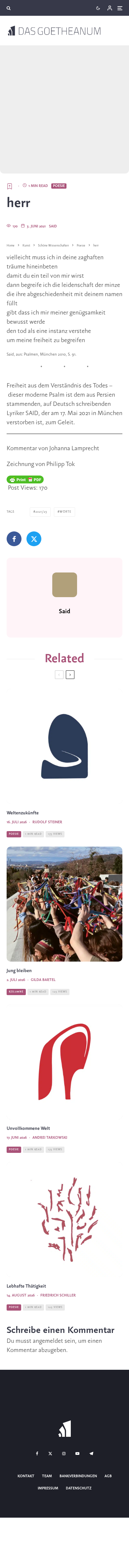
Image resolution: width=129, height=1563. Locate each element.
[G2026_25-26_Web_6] (64, 1061)
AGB (108, 1476)
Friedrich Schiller (58, 1295)
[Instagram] (63, 1453)
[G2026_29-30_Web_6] (64, 746)
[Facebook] (37, 1453)
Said (53, 226)
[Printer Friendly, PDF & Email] (25, 479)
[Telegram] (91, 1453)
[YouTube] (77, 1453)
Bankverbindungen (78, 1476)
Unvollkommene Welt (28, 1128)
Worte (65, 512)
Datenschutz (79, 1488)
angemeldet (48, 1341)
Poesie (59, 186)
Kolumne (16, 992)
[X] (50, 1453)
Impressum (48, 1488)
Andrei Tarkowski (49, 1138)
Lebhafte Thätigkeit (26, 1286)
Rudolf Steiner (47, 822)
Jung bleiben (19, 970)
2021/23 (41, 512)
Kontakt (26, 1476)
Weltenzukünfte (23, 813)
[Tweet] (33, 538)
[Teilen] (14, 538)
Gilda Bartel (43, 980)
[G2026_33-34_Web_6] (64, 1219)
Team (47, 1476)
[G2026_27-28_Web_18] (64, 904)
